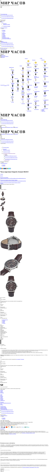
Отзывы (3, 321)
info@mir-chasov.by (4, 27)
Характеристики (5, 319)
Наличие (3, 320)
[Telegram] (10, 168)
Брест (1, 395)
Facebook (3, 30)
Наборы (21, 178)
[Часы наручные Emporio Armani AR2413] (11, 232)
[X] (5, 168)
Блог (1, 403)
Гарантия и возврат (3, 408)
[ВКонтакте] (1, 168)
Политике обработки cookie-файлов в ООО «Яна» (30, 467)
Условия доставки (3, 407)
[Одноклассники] (2, 168)
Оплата (3, 322)
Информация (2, 400)
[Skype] (9, 168)
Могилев (1, 398)
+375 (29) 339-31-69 (7, 18)
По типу (9, 178)
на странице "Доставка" (20, 359)
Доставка (3, 323)
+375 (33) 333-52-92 (7, 16)
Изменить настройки (12, 433)
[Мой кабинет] (0, 126)
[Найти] (1, 7)
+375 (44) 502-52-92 (4, 14)
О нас (1, 394)
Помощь (1, 404)
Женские (15, 178)
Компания (2, 392)
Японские (6, 178)
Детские (18, 178)
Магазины (2, 402)
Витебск (1, 396)
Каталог (1, 390)
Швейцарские (2, 178)
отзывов (9, 425)
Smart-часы (24, 178)
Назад (6, 154)
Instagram (3, 165)
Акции (1, 391)
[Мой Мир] (3, 168)
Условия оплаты (3, 406)
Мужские (12, 178)
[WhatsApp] (7, 168)
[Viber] (6, 168)
